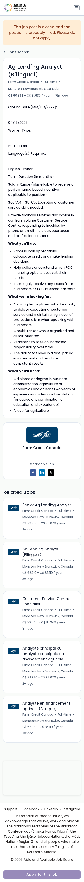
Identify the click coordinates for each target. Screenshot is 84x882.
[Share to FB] (33, 472)
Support (11, 809)
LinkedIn (51, 809)
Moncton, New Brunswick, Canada (33, 89)
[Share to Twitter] (51, 472)
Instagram (71, 809)
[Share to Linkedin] (42, 472)
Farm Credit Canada (23, 82)
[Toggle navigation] (77, 8)
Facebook (30, 809)
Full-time (50, 82)
